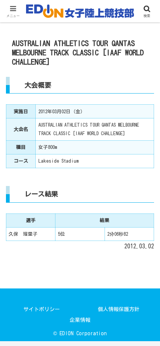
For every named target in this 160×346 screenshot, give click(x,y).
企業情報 (80, 320)
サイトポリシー (41, 309)
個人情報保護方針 (119, 309)
